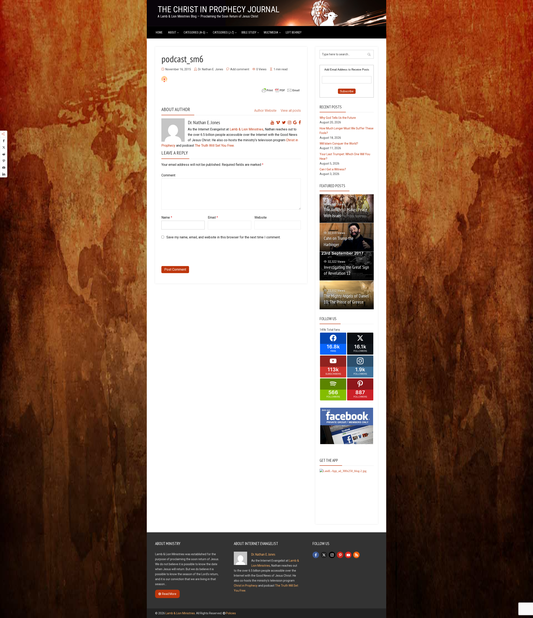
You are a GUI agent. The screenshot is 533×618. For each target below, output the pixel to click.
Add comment (239, 69)
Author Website (265, 111)
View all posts (291, 111)
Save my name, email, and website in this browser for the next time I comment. (223, 237)
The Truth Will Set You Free (214, 145)
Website (260, 217)
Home (159, 32)
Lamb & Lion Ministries (246, 129)
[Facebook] (316, 555)
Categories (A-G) (194, 32)
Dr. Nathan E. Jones (210, 69)
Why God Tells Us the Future (338, 117)
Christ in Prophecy (246, 585)
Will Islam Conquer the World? (339, 143)
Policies (231, 613)
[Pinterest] (340, 555)
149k (323, 329)
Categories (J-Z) (223, 32)
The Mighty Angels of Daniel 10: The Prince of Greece (346, 299)
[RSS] (356, 555)
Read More (169, 594)
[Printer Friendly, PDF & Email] (280, 90)
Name (166, 217)
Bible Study (249, 32)
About (172, 32)
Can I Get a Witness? (333, 169)
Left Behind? (293, 32)
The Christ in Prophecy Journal (218, 9)
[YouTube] (348, 555)
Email (213, 217)
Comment (168, 175)
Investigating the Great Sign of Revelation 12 (346, 270)
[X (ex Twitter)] (324, 555)
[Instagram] (332, 555)
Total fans (333, 329)
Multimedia (271, 32)
